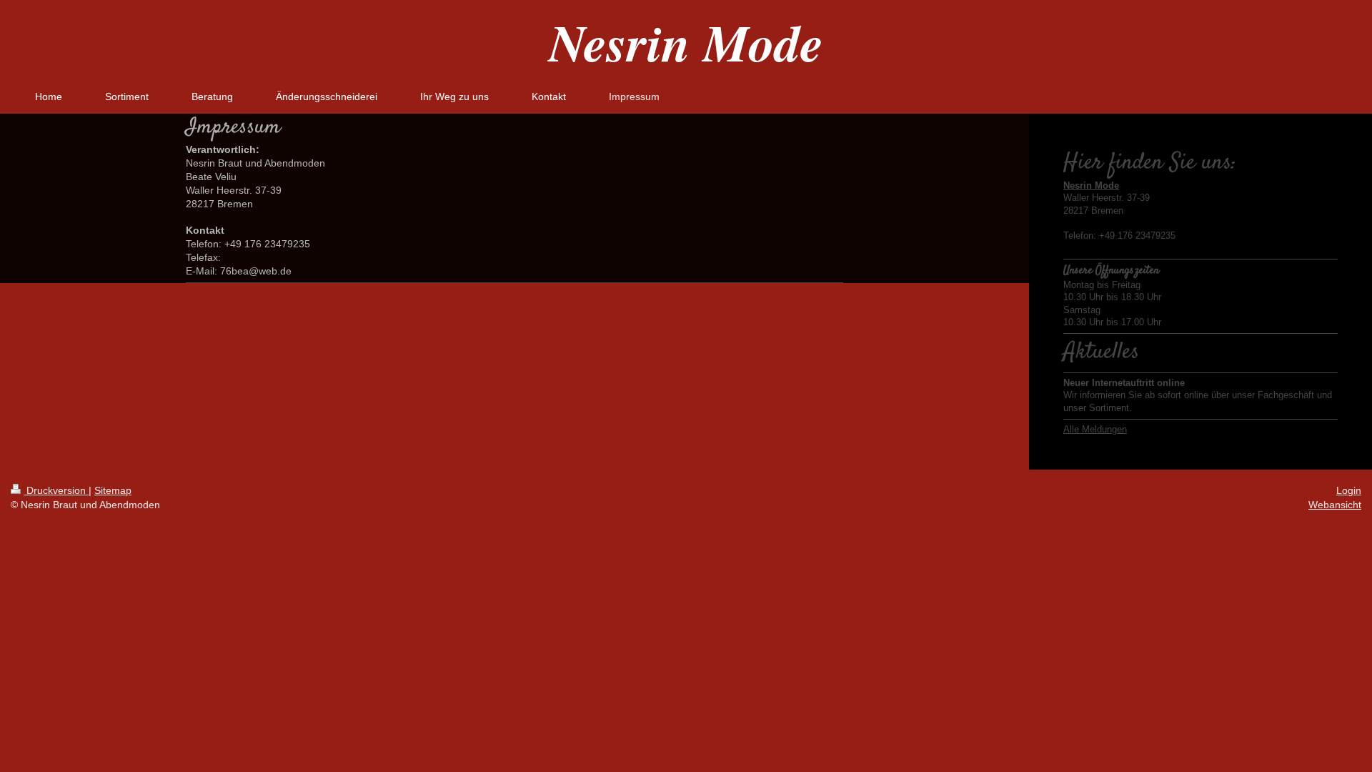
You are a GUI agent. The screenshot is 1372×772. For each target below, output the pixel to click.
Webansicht (1334, 504)
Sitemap (112, 490)
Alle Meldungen (1095, 429)
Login (1348, 490)
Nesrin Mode (686, 42)
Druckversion (56, 490)
